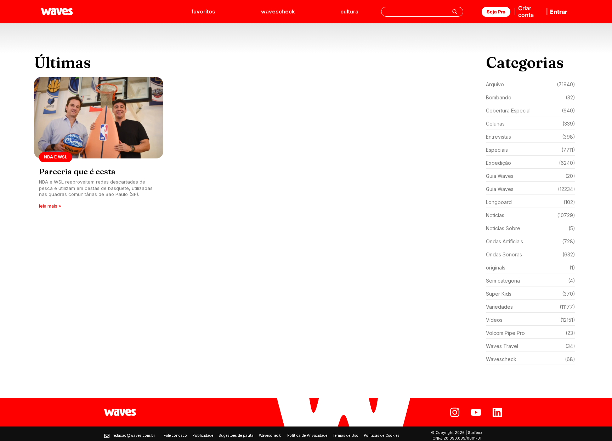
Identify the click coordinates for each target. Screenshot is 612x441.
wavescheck (278, 11)
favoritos (203, 11)
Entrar (558, 11)
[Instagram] (454, 412)
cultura (349, 11)
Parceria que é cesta (77, 171)
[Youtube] (476, 412)
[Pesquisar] (455, 11)
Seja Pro (496, 11)
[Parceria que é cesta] (98, 145)
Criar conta (526, 11)
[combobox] (422, 12)
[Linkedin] (497, 412)
